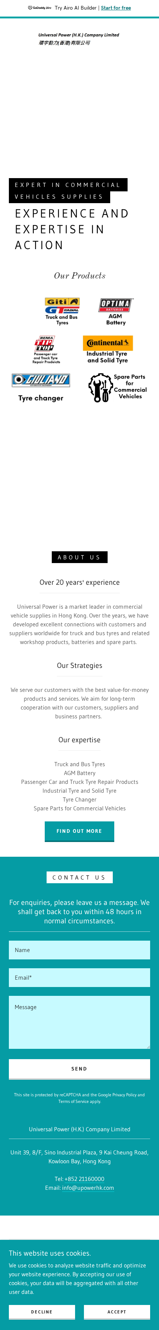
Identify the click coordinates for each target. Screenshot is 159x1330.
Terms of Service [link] (73, 1101)
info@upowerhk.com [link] (88, 1187)
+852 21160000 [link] (84, 1178)
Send (79, 1068)
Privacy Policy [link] (124, 1094)
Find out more (79, 831)
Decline (42, 1312)
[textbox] (79, 950)
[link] (79, 39)
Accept (117, 1312)
